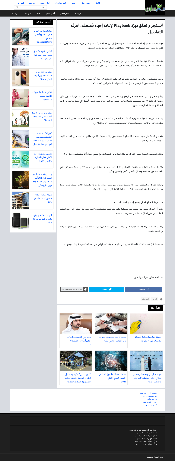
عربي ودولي (85, 3)
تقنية (38, 13)
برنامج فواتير (152, 399)
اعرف (154, 299)
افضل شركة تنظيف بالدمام (146, 436)
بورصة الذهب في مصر (148, 393)
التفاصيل (145, 299)
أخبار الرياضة (45, 3)
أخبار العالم (64, 13)
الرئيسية (78, 13)
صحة (73, 3)
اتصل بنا (21, 3)
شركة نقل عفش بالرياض (147, 433)
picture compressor (150, 396)
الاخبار (97, 3)
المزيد (17, 13)
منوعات (32, 3)
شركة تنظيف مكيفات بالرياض (145, 441)
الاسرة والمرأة (61, 3)
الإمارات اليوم (151, 405)
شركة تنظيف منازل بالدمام (146, 444)
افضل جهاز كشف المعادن (147, 439)
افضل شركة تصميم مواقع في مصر (143, 430)
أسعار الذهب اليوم (150, 402)
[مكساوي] (155, 7)
